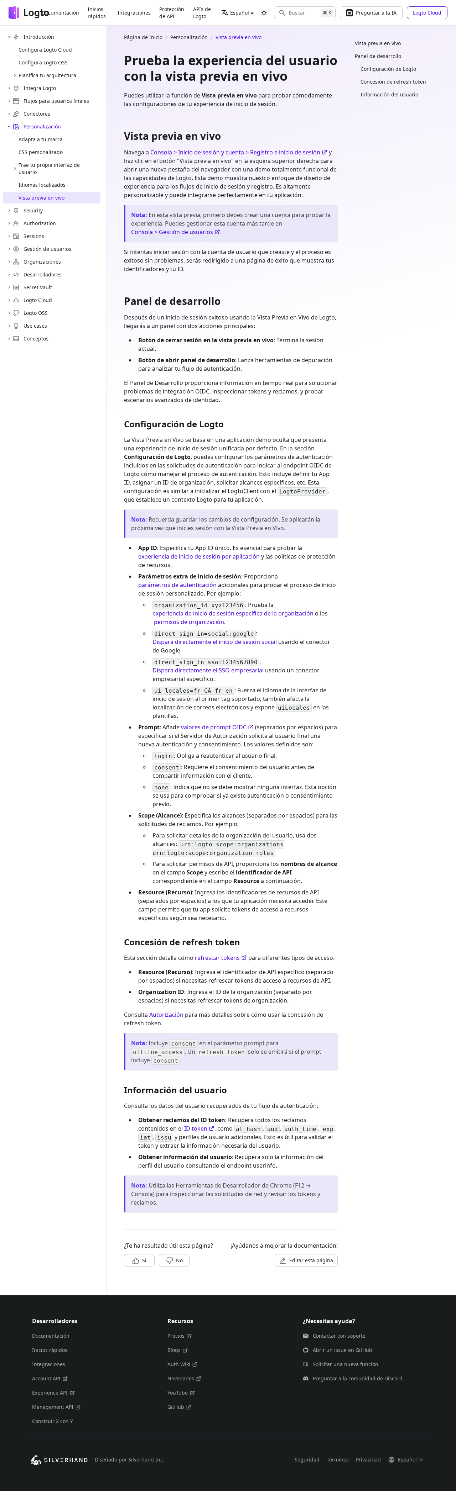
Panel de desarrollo (378, 56)
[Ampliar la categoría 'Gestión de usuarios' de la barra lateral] (9, 249)
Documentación (60, 12)
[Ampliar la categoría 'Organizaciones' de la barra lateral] (9, 262)
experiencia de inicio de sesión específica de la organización (233, 613)
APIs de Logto (202, 13)
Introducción (39, 36)
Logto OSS (36, 313)
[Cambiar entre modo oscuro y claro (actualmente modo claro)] (264, 12)
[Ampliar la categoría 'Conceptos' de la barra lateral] (9, 339)
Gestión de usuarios (47, 248)
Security (33, 210)
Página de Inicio (143, 37)
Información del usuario (389, 94)
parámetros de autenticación (177, 585)
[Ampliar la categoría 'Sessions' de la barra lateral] (9, 236)
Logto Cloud (38, 300)
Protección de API (171, 13)
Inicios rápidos (97, 13)
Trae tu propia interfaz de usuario (49, 168)
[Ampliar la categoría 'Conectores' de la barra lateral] (9, 114)
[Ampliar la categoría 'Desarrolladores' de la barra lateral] (9, 274)
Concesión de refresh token (393, 81)
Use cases (35, 325)
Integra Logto (40, 88)
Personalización (42, 126)
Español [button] (239, 12)
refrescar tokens (217, 958)
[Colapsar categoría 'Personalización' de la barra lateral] (9, 126)
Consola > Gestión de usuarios (172, 232)
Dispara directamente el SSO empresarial (208, 670)
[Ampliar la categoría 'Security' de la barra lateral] (9, 210)
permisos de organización (189, 622)
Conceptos (36, 338)
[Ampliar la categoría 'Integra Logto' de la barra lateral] (9, 88)
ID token (195, 1128)
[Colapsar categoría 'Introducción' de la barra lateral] (9, 37)
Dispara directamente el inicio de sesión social (214, 642)
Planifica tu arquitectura (47, 75)
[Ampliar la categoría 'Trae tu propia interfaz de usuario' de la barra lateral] (15, 168)
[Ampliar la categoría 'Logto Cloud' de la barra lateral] (9, 300)
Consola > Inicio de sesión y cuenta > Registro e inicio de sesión (235, 152)
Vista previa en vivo (378, 43)
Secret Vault (38, 287)
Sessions (34, 236)
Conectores (37, 113)
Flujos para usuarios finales (56, 100)
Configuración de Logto (388, 68)
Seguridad (307, 1459)
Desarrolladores (43, 274)
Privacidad (368, 1459)
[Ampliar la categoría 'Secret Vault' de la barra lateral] (9, 287)
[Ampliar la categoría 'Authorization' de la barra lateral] (9, 223)
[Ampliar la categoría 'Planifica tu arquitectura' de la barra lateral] (15, 75)
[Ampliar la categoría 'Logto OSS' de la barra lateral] (9, 313)
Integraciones (134, 12)
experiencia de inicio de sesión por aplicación (199, 556)
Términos (338, 1459)
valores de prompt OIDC (214, 727)
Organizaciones (42, 261)
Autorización (166, 1015)
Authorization (40, 223)
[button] (305, 12)
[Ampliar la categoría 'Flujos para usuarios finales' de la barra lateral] (9, 101)
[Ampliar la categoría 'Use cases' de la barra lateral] (9, 326)
